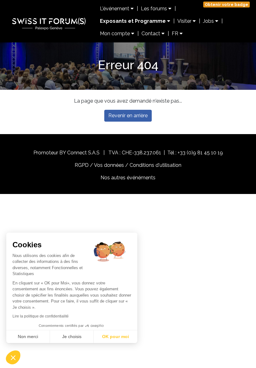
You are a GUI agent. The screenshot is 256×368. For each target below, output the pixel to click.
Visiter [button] (185, 21)
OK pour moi (115, 336)
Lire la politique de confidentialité (40, 316)
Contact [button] (151, 33)
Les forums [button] (154, 9)
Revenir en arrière (128, 116)
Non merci (28, 336)
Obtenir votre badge (226, 4)
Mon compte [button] (115, 33)
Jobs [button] (209, 21)
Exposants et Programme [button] (133, 21)
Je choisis (71, 336)
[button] (13, 357)
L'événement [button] (115, 9)
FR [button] (176, 33)
